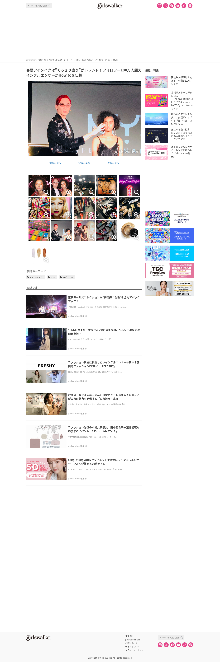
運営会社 (129, 636)
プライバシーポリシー (135, 650)
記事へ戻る (84, 163)
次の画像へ (113, 163)
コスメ (53, 277)
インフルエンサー (37, 277)
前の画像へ (55, 163)
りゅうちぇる (67, 277)
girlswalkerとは (132, 640)
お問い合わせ (131, 643)
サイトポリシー (132, 647)
